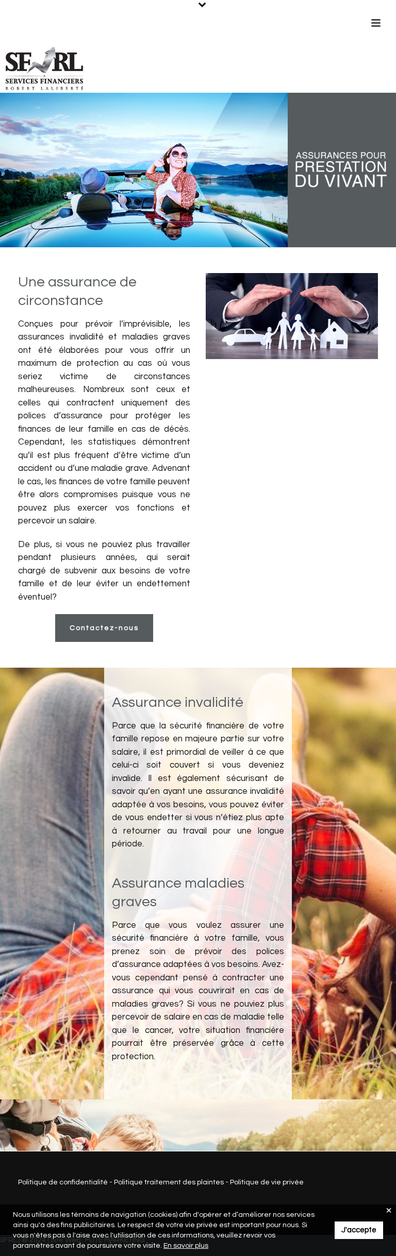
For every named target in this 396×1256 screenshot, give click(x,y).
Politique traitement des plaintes (169, 1182)
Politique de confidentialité (63, 1182)
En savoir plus (185, 1245)
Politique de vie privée (267, 1182)
